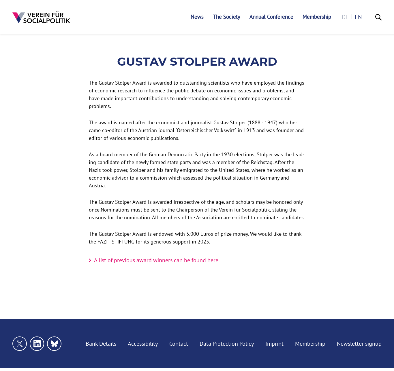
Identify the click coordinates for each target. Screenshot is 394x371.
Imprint (274, 343)
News (197, 17)
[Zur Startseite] (41, 17)
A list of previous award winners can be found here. (156, 260)
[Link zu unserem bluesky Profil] (54, 343)
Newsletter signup (359, 343)
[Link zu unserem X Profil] (19, 343)
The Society (226, 17)
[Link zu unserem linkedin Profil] (37, 343)
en (358, 16)
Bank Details (101, 343)
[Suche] (378, 17)
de (345, 16)
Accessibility (143, 343)
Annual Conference (271, 17)
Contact (178, 343)
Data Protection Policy (227, 343)
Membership (317, 17)
